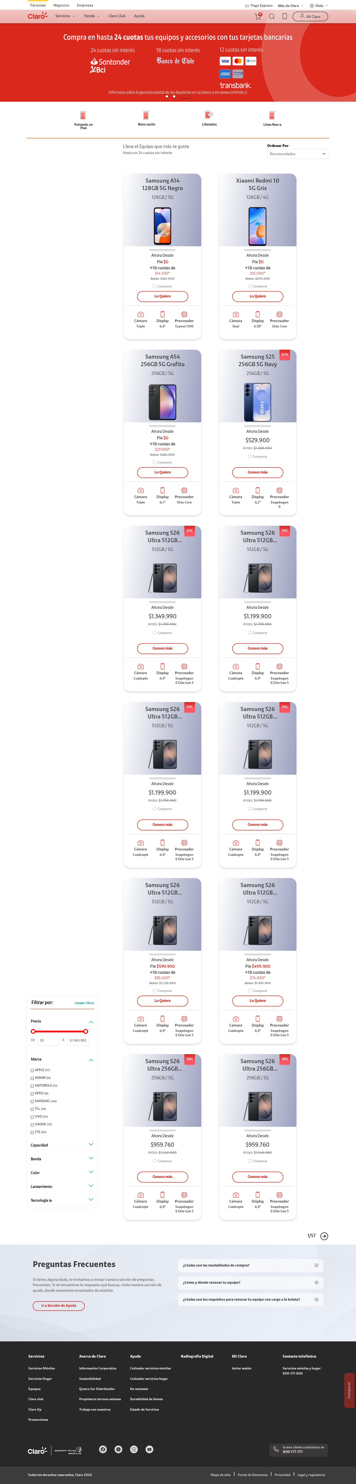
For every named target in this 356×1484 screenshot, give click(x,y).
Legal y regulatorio (311, 1475)
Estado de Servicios (144, 1410)
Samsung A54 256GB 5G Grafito (163, 361)
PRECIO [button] (36, 1021)
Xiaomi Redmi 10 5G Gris (257, 185)
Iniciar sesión (241, 1368)
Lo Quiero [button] (163, 296)
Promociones (38, 1420)
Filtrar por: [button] (42, 1002)
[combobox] (297, 154)
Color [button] (35, 1173)
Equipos (34, 1389)
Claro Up (34, 1410)
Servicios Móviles (41, 1368)
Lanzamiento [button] (41, 1187)
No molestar (139, 1389)
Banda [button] (36, 1159)
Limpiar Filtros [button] (84, 1003)
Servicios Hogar (40, 1379)
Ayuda (139, 16)
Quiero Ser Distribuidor (97, 1389)
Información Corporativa (97, 1368)
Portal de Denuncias (253, 1475)
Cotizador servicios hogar (149, 1379)
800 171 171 (293, 1452)
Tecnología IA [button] (41, 1201)
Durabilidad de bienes (146, 1399)
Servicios (62, 16)
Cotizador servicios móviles (150, 1368)
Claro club (35, 1399)
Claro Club (116, 16)
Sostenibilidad (90, 1379)
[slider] (33, 1031)
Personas (38, 5)
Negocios (61, 5)
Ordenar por (278, 146)
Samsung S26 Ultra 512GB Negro (162, 537)
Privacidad (282, 1475)
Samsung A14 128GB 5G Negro (162, 185)
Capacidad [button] (39, 1145)
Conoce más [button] (258, 472)
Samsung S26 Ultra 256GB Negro (162, 1066)
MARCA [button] (36, 1059)
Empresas (85, 5)
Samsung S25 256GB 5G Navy (258, 361)
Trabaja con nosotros (94, 1410)
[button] (257, 16)
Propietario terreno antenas (100, 1399)
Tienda (89, 16)
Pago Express (262, 6)
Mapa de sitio (220, 1475)
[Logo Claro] (38, 15)
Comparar (165, 286)
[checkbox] (61, 1070)
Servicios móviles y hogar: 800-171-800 (302, 1371)
